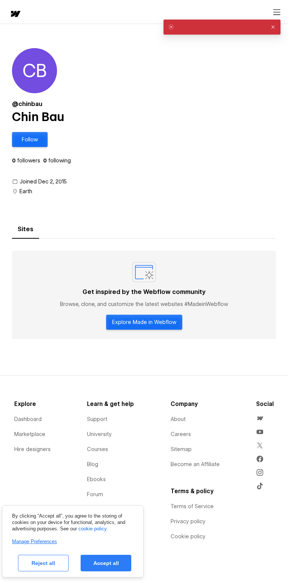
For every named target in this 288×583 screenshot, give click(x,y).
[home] (15, 14)
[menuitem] (260, 418)
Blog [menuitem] (92, 464)
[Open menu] (276, 12)
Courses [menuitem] (97, 449)
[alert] (222, 27)
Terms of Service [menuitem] (192, 506)
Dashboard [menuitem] (28, 419)
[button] (30, 139)
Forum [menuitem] (95, 494)
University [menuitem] (99, 434)
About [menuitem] (178, 419)
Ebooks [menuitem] (96, 479)
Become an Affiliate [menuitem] (195, 464)
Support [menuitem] (97, 419)
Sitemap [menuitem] (181, 449)
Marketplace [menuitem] (29, 434)
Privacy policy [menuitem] (188, 521)
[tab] (25, 229)
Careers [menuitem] (181, 434)
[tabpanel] (144, 295)
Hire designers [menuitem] (32, 449)
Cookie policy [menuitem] (188, 536)
